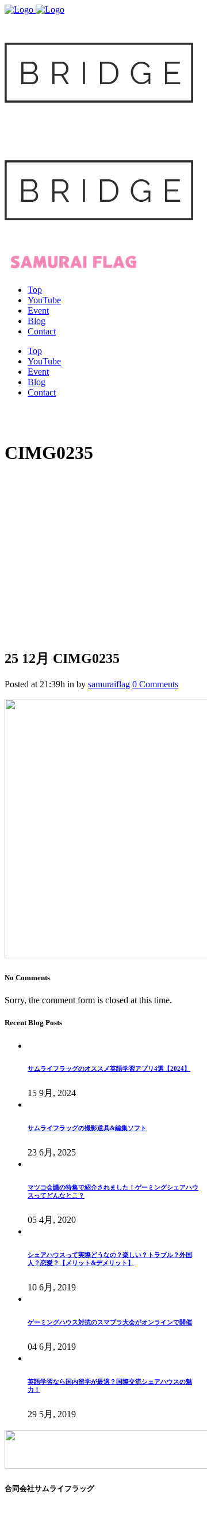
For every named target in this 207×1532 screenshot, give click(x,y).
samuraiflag (109, 684)
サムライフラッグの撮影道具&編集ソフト (87, 1127)
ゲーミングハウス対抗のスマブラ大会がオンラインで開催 (110, 1322)
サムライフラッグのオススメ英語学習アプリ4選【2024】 (109, 1068)
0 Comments (155, 684)
